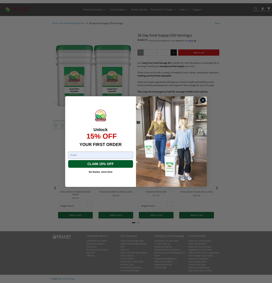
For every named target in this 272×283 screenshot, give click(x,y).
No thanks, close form (100, 172)
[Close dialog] (203, 100)
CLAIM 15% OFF (100, 164)
